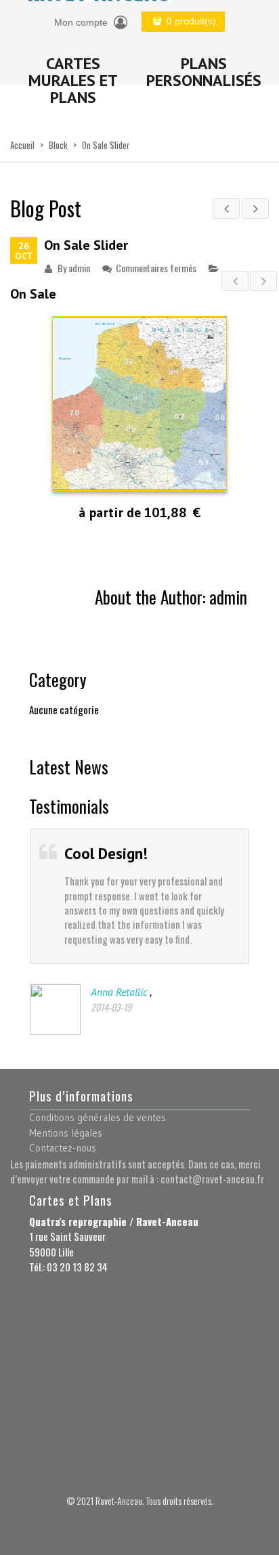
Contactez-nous (62, 1147)
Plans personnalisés (203, 72)
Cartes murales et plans (73, 80)
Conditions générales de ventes (97, 1117)
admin (79, 268)
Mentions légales (65, 1132)
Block (58, 145)
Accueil (22, 145)
